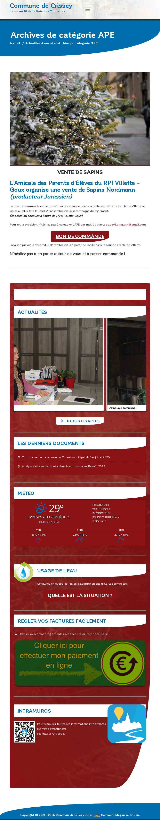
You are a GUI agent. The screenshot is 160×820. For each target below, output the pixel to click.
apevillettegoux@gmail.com (127, 224)
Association (49, 43)
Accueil (15, 43)
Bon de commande (80, 236)
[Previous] (22, 363)
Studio (135, 815)
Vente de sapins (80, 172)
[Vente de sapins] (80, 119)
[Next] (138, 363)
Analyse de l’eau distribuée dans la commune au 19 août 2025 (63, 466)
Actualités (32, 43)
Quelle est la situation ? (80, 595)
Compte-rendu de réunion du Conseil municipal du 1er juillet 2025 (66, 457)
